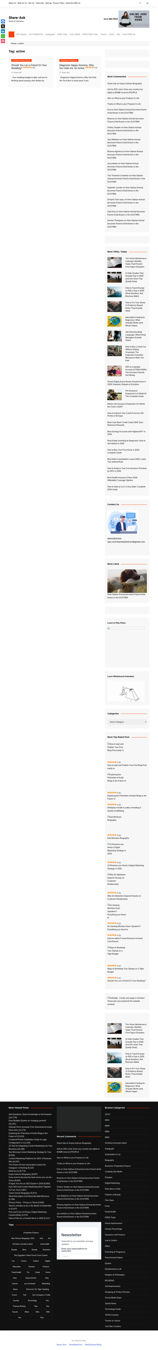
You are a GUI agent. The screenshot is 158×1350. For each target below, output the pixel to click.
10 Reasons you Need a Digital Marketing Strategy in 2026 (125, 867)
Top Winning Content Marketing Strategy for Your (30, 1152)
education (17, 1267)
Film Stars (109, 1200)
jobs (47, 1278)
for (28, 1272)
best (24, 1250)
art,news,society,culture (22, 1244)
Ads (118, 34)
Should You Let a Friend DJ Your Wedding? (29, 66)
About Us (12, 3)
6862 (107, 1137)
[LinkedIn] (2, 31)
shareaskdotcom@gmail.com (130, 542)
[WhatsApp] (2, 36)
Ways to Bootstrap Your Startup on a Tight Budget (125, 970)
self (24, 1295)
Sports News (110, 1303)
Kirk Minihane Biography (118, 838)
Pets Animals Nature (114, 1258)
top (47, 1306)
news (15, 1289)
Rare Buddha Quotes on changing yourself (27, 1121)
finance (46, 1267)
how (15, 1278)
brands (34, 1250)
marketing (46, 1283)
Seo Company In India (41, 1295)
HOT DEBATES (36, 34)
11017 (107, 1114)
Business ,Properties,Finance (118, 1166)
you (19, 1317)
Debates (108, 1177)
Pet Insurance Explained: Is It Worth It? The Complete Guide (136, 393)
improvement (30, 1278)
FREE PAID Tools (90, 34)
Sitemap (48, 3)
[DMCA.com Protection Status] (79, 1119)
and (41, 1238)
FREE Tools (110, 1217)
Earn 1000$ (75, 34)
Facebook (140, 3)
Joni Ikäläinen (113, 139)
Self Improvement (112, 1286)
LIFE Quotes (21, 34)
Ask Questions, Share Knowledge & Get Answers (30, 1114)
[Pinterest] (2, 41)
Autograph (50, 34)
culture (36, 1261)
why (37, 1312)
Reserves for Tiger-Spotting (37, 1289)
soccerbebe (112, 163)
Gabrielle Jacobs (114, 188)
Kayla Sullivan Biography (131, 84)
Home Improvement (113, 1223)
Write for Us (22, 3)
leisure (15, 1283)
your (42, 1317)
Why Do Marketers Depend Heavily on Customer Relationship (124, 897)
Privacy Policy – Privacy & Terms (23, 1202)
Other (107, 1246)
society (16, 1300)
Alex (109, 98)
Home (13, 43)
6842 (107, 1120)
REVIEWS (109, 1281)
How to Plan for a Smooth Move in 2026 (26, 1218)
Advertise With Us (73, 3)
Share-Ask (17, 18)
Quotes (108, 1263)
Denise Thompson (115, 220)
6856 (107, 1131)
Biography (109, 1160)
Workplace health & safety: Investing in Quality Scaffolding (124, 809)
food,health (16, 1272)
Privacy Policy (59, 3)
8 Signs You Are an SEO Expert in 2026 (26, 1184)
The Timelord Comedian (118, 175)
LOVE (111, 34)
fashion (31, 1267)
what (27, 1312)
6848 (107, 1126)
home (47, 1272)
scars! (14, 1295)
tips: (36, 1306)
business (46, 1250)
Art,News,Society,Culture (21, 60)
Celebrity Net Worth (113, 1172)
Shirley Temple (113, 127)
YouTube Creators (113, 1326)
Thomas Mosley (19, 1306)
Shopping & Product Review (117, 1292)
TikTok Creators (112, 1315)
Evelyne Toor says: (115, 199)
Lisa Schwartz (30, 1283)
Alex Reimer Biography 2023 (22, 1238)
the (47, 1300)
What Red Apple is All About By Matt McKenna (29, 1196)
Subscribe (40, 3)
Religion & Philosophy (115, 1275)
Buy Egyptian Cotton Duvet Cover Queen (31, 1255)
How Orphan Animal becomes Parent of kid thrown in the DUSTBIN (124, 130)
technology (32, 1300)
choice (24, 1261)
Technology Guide (113, 1309)
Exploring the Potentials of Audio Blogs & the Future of (127, 797)
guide (37, 1272)
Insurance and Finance (115, 1235)
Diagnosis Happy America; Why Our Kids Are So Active (78, 66)
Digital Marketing (112, 1183)
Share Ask (17, 72)
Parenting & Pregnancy (69, 60)
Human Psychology (113, 1229)
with (48, 1312)
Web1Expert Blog (93, 1345)
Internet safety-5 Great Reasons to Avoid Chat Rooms (125, 940)
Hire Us (31, 3)
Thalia (110, 104)
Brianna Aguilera (114, 151)
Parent (103, 34)
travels (15, 1312)
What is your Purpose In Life (127, 98)
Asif (109, 89)
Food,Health (110, 1212)
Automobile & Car (112, 1154)
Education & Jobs (112, 1189)
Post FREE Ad (129, 34)
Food (107, 1206)
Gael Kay (111, 212)
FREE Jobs (62, 34)
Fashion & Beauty (113, 1195)
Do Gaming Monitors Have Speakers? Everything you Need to (124, 928)
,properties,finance (31, 1233)
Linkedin (147, 3)
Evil (109, 110)
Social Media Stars (113, 1298)
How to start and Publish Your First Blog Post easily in (127, 766)
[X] (2, 26)
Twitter (144, 4)
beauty (14, 1250)
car (13, 1261)
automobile (44, 1244)
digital (47, 1261)
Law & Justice (111, 1240)
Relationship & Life (113, 1269)
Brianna (110, 119)
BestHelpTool (75, 1345)
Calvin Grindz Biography (19, 1193)
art (49, 1238)
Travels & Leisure (112, 1321)
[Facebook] (2, 21)
